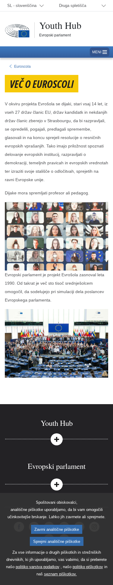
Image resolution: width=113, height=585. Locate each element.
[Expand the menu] (56, 438)
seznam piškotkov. (60, 574)
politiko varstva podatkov (37, 567)
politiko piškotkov (88, 567)
